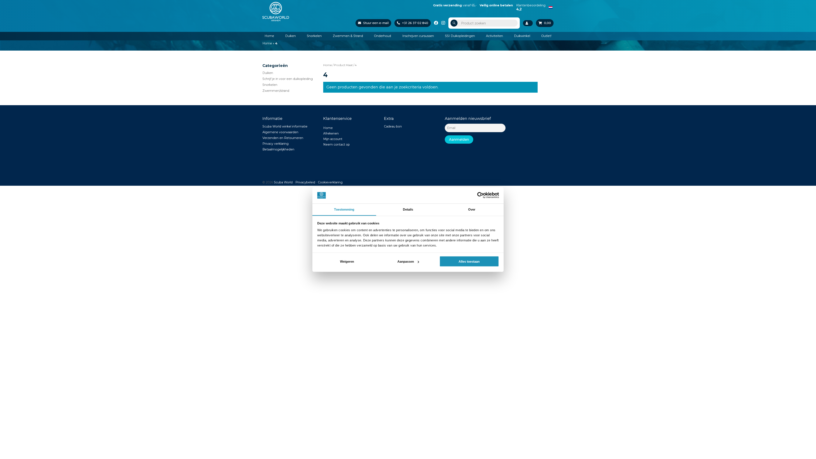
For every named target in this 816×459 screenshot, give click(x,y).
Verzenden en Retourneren (282, 138)
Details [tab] (408, 209)
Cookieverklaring (330, 182)
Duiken (290, 36)
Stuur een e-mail (376, 23)
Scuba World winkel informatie (284, 126)
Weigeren (347, 261)
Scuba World (283, 182)
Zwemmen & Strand (348, 36)
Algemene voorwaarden (280, 132)
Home (269, 36)
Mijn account (332, 139)
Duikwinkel (522, 36)
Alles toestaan (469, 261)
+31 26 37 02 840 (415, 23)
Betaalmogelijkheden (278, 149)
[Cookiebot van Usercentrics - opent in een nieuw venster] (480, 195)
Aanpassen (405, 261)
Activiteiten (494, 36)
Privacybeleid (305, 182)
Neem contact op (336, 144)
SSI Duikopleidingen (460, 36)
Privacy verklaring (275, 144)
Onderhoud (382, 36)
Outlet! (546, 36)
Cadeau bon (393, 126)
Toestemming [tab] (344, 209)
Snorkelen (314, 36)
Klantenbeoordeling (530, 7)
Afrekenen (331, 133)
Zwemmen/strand (275, 91)
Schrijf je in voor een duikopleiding (287, 79)
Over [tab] (471, 209)
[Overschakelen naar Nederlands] (551, 7)
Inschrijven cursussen (418, 36)
